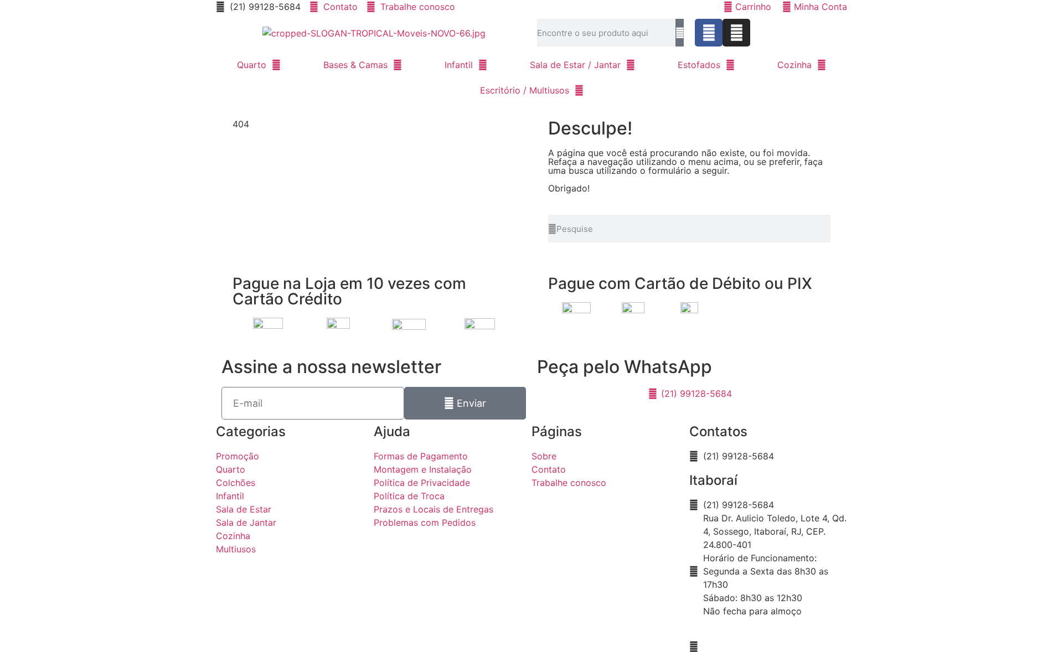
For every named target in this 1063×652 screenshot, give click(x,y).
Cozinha (794, 64)
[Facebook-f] (709, 32)
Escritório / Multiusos (524, 90)
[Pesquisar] (679, 32)
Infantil (459, 64)
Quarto (251, 64)
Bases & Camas (355, 64)
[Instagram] (736, 32)
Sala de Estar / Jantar (575, 64)
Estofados (699, 64)
